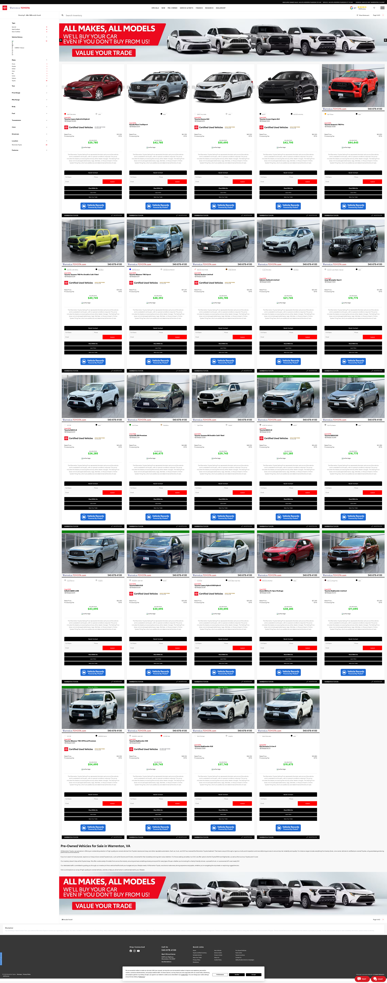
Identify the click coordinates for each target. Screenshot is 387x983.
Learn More (93, 192)
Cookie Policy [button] (184, 974)
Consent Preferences (1, 959)
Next (385, 40)
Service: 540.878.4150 (338, 2)
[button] (122, 87)
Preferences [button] (141, 977)
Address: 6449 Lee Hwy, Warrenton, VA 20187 (370, 2)
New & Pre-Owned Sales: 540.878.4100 (302, 2)
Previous (60, 40)
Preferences (220, 974)
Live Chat (9, 9)
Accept (254, 974)
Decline (237, 974)
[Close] (25, 1)
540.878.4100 (117, 215)
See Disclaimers (166, 961)
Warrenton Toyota (71, 215)
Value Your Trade (93, 197)
